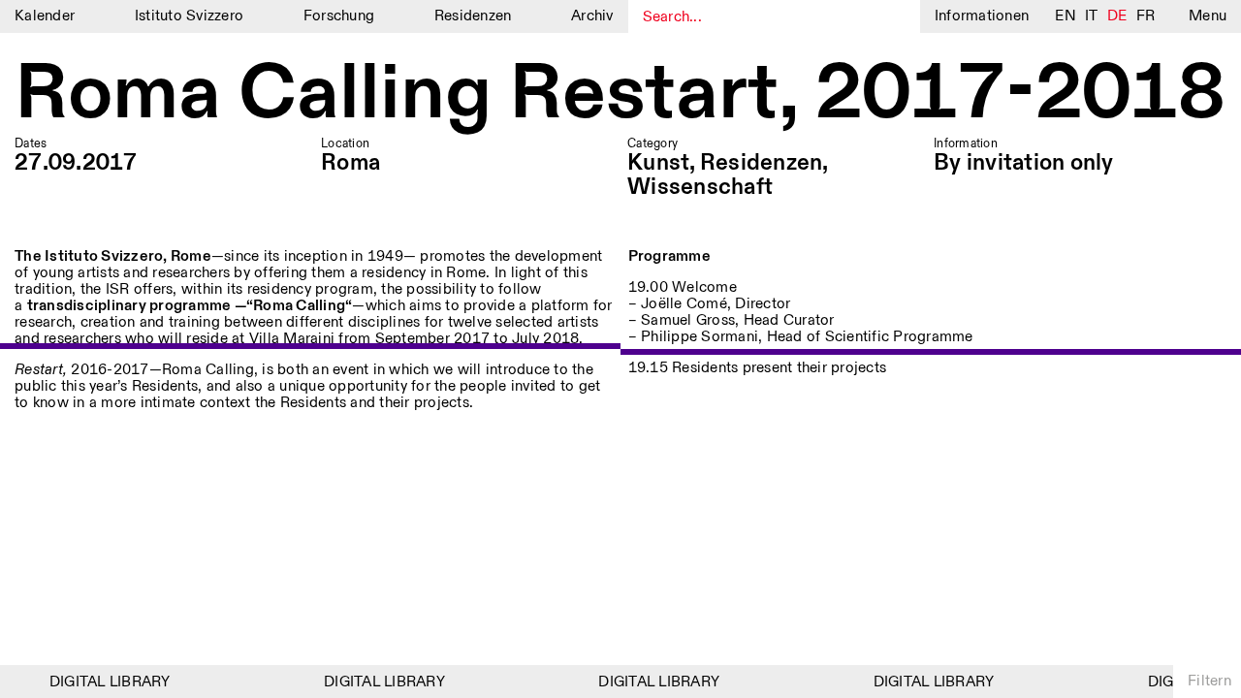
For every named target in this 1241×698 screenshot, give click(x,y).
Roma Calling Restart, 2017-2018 (620, 95)
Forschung (338, 16)
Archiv (592, 16)
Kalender (45, 16)
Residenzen (473, 16)
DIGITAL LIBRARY (106, 682)
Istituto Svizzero (189, 16)
